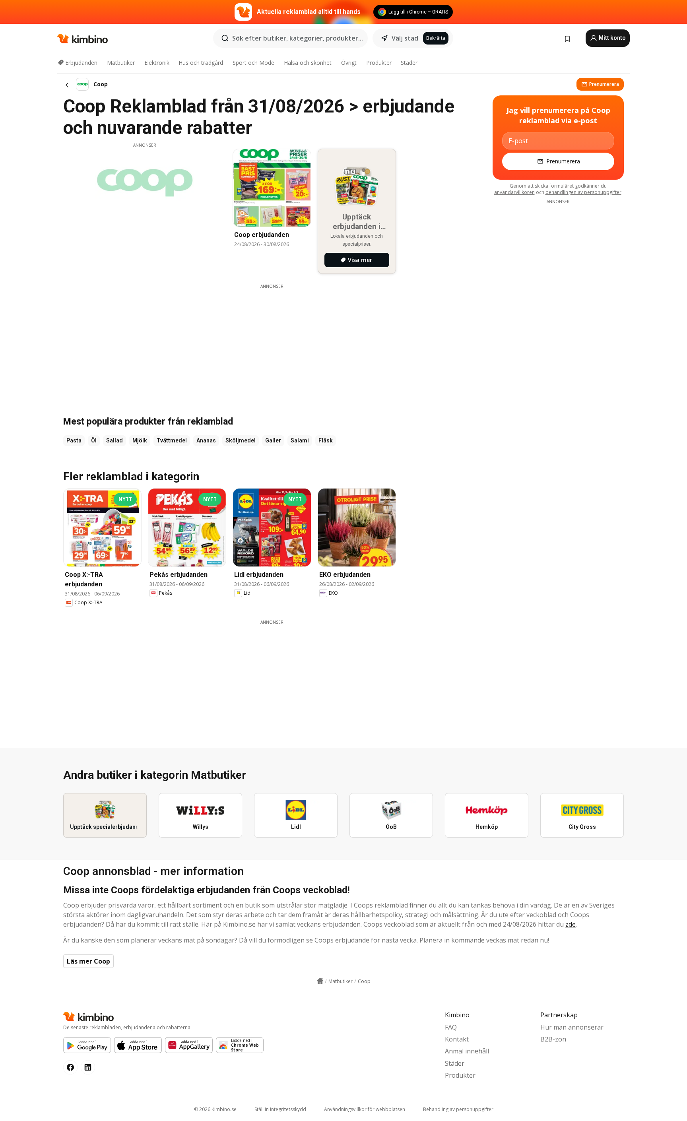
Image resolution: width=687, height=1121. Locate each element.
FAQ (451, 1027)
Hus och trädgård (201, 62)
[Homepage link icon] (320, 981)
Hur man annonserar (572, 1027)
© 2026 (215, 1109)
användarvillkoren (514, 192)
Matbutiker (121, 62)
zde (570, 924)
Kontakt (457, 1039)
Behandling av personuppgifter (458, 1109)
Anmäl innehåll (467, 1051)
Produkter (379, 62)
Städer (409, 62)
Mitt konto (612, 38)
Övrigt (349, 62)
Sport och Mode (253, 62)
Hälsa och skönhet (308, 62)
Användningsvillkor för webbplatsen (364, 1109)
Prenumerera (604, 84)
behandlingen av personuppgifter (583, 192)
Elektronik (156, 62)
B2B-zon (553, 1039)
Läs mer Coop (88, 961)
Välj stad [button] (405, 38)
